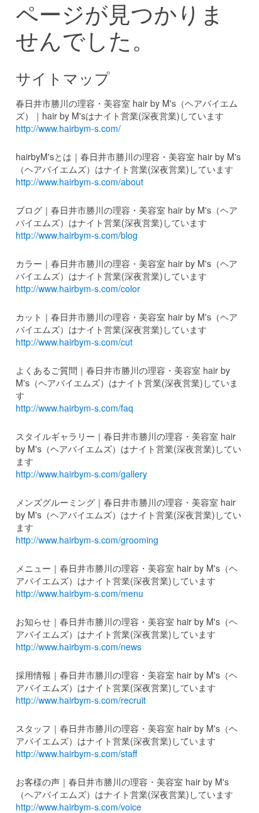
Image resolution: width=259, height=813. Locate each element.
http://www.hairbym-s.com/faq (74, 407)
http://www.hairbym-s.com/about (79, 181)
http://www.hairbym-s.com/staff (76, 753)
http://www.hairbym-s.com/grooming (87, 539)
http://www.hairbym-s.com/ (68, 128)
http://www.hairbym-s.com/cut (74, 342)
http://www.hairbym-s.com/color (78, 288)
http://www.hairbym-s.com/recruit (81, 700)
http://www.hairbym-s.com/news (78, 646)
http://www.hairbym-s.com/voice (78, 806)
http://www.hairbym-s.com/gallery (81, 473)
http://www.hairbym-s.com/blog (77, 235)
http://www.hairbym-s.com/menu (79, 593)
